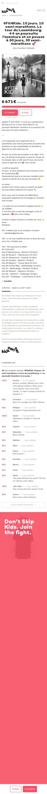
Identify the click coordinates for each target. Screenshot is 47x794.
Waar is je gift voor (21, 288)
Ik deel (25, 112)
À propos (6, 288)
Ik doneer (10, 112)
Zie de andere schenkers (22, 505)
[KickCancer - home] (9, 10)
